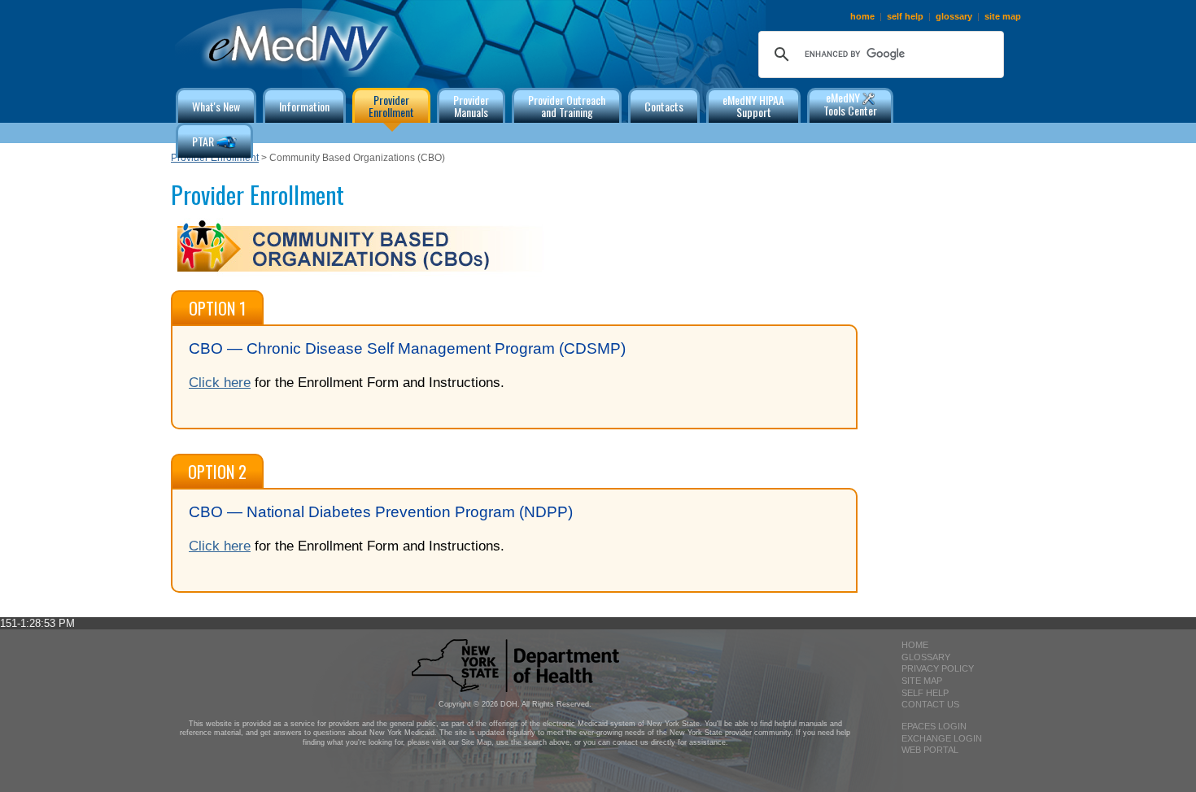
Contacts (663, 106)
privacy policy (937, 668)
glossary (954, 16)
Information (304, 106)
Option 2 (217, 471)
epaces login (934, 726)
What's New (216, 106)
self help (905, 16)
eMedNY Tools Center (850, 104)
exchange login (941, 738)
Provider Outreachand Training (566, 105)
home (862, 16)
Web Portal (929, 750)
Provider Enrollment (215, 157)
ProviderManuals (471, 105)
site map (1002, 16)
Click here (220, 382)
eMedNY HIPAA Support (753, 105)
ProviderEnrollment (391, 105)
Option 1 (217, 308)
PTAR (204, 141)
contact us (930, 704)
